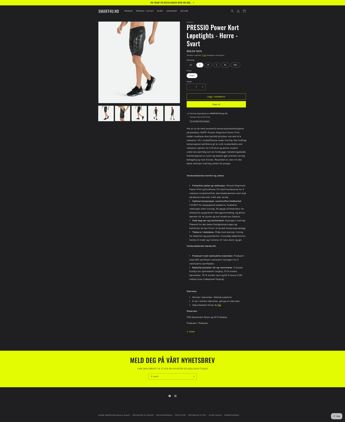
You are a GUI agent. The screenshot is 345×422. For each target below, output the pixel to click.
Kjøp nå (216, 104)
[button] (232, 11)
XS (192, 65)
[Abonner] (194, 376)
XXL (235, 65)
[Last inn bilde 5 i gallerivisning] (172, 113)
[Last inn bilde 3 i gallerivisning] (139, 113)
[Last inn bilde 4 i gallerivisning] (155, 113)
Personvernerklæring (164, 415)
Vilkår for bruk (180, 415)
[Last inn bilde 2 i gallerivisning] (122, 113)
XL (225, 65)
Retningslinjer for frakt (197, 415)
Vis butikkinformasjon (200, 121)
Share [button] (192, 331)
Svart (192, 75)
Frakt (204, 55)
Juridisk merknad (215, 415)
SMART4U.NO (110, 415)
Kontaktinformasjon (231, 415)
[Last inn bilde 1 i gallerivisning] (106, 113)
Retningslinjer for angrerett (143, 415)
